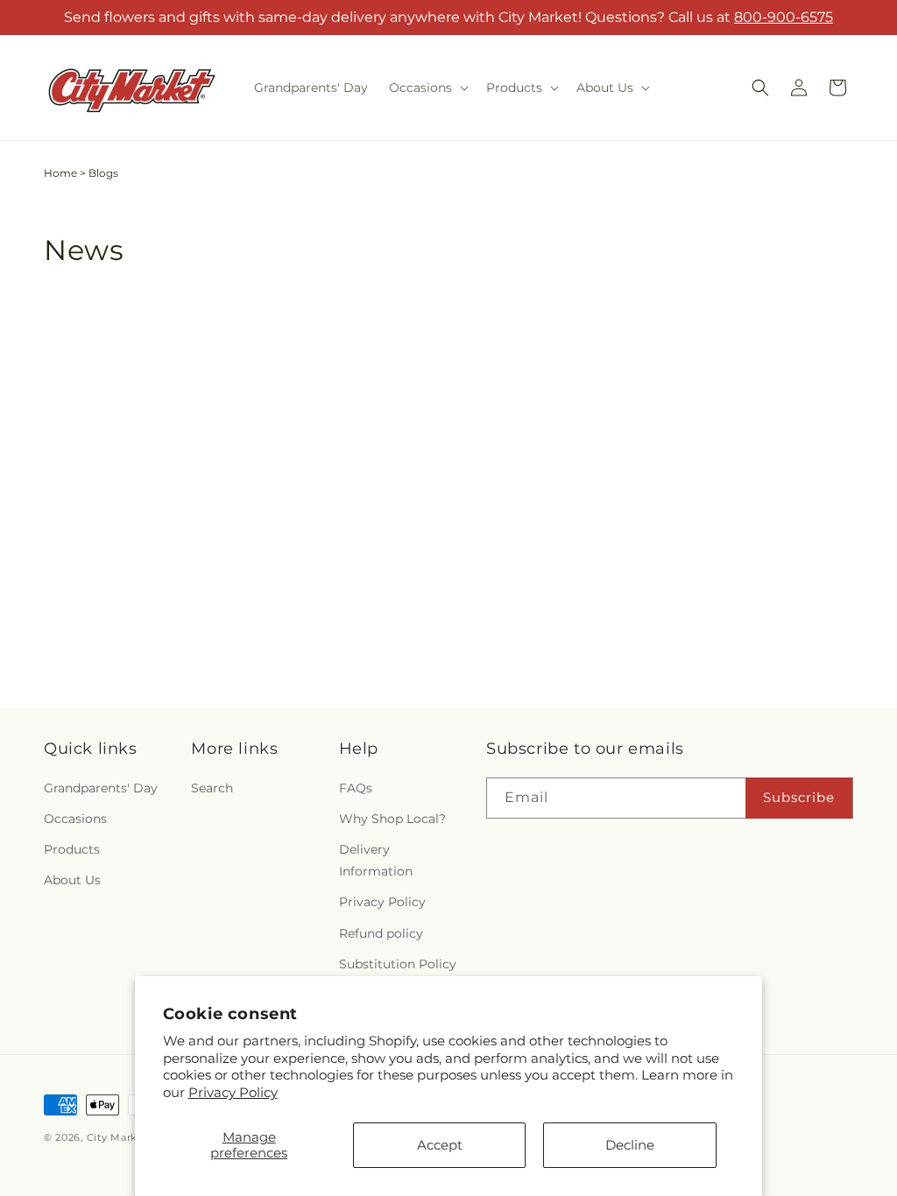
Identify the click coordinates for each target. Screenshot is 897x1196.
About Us (72, 880)
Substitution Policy (397, 964)
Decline (629, 1144)
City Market (118, 1137)
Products (72, 849)
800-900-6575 (783, 17)
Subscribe (799, 797)
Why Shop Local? (392, 819)
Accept (440, 1144)
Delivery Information (376, 860)
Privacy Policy (233, 1092)
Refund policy (381, 933)
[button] (427, 87)
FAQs (355, 788)
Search (212, 788)
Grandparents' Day (101, 788)
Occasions (75, 819)
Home (60, 172)
